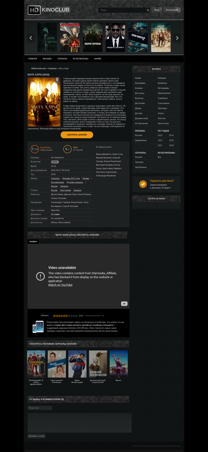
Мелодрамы (163, 88)
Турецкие (139, 162)
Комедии (162, 78)
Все (159, 157)
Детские (139, 113)
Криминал (162, 83)
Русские (138, 135)
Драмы (86, 178)
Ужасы (161, 113)
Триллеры (162, 108)
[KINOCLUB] (34, 4)
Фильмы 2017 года (71, 178)
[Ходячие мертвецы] (92, 24)
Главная (32, 59)
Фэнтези (162, 118)
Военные (139, 98)
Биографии (140, 83)
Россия (54, 186)
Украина (64, 186)
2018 (171, 145)
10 (76, 316)
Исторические (57, 182)
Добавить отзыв (36, 436)
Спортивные (163, 103)
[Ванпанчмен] (70, 24)
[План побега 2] (138, 24)
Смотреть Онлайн (77, 135)
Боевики (139, 88)
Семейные (163, 98)
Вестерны (139, 93)
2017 (160, 145)
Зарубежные (141, 140)
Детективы (140, 103)
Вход (156, 10)
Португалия (65, 190)
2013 (160, 135)
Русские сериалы (75, 182)
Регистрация (172, 10)
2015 (160, 140)
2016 (171, 140)
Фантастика (163, 123)
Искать (147, 10)
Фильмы (47, 59)
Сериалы (55, 178)
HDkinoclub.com (38, 68)
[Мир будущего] (161, 24)
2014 (171, 135)
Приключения (164, 93)
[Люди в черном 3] (115, 24)
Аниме (138, 78)
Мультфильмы (80, 59)
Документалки (141, 118)
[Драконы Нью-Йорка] (47, 24)
